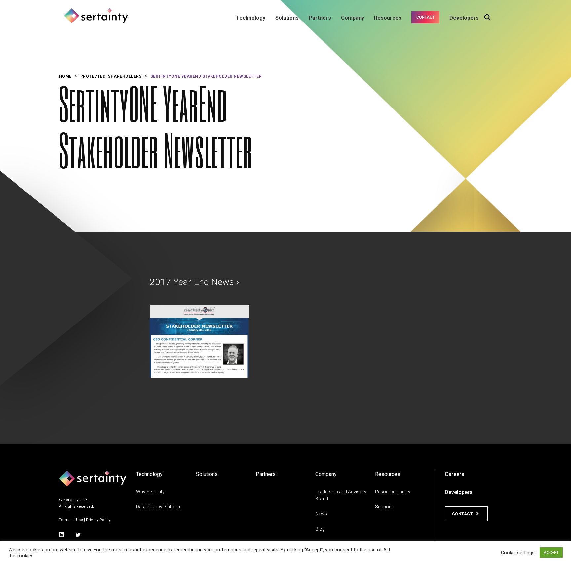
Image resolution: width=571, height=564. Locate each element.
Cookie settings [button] (518, 553)
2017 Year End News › (194, 282)
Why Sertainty (150, 491)
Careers (454, 474)
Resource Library (392, 491)
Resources (387, 18)
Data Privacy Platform (159, 506)
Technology (250, 18)
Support (383, 506)
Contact (425, 17)
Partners (320, 18)
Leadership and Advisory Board (340, 495)
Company (352, 18)
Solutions (287, 18)
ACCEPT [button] (551, 552)
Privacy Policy (98, 520)
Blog (320, 529)
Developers (464, 18)
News (321, 513)
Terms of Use (71, 520)
